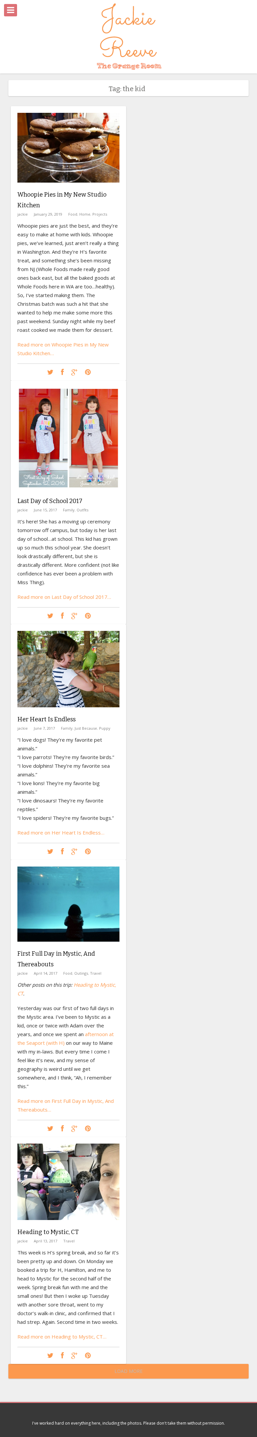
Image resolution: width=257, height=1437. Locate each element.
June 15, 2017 (45, 509)
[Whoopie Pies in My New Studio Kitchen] (68, 187)
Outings (81, 973)
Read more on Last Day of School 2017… (64, 596)
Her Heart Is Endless (46, 719)
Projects (99, 214)
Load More (128, 1371)
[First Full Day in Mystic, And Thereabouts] (68, 946)
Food (72, 214)
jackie (22, 214)
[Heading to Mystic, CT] (68, 1225)
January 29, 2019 (48, 214)
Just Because (86, 728)
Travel (95, 973)
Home (84, 214)
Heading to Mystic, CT (48, 1232)
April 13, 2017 (45, 1240)
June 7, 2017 (44, 728)
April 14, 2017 (45, 973)
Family (69, 509)
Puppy (104, 728)
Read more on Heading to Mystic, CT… (61, 1336)
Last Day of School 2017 (49, 501)
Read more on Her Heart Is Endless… (60, 832)
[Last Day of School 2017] (68, 494)
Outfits (82, 509)
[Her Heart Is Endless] (68, 712)
